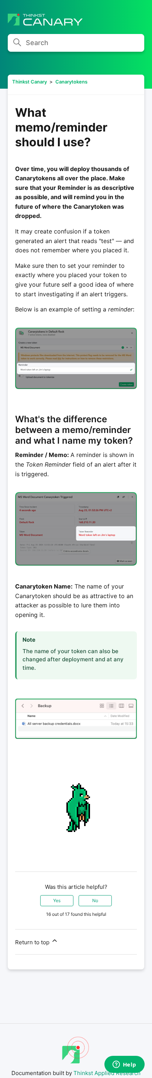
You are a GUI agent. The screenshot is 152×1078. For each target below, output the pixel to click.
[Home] (45, 23)
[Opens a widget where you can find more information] (124, 1065)
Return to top (33, 942)
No (95, 900)
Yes (57, 900)
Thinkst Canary (29, 82)
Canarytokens (71, 82)
